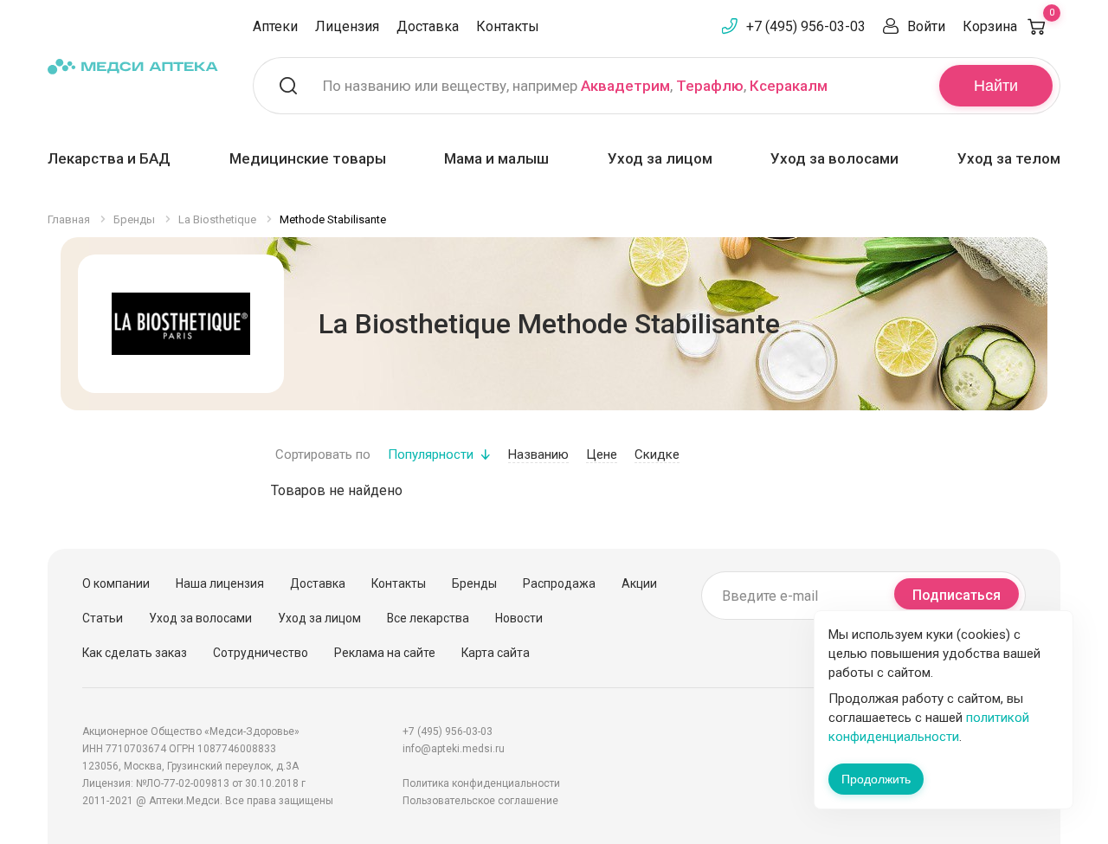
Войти (926, 26)
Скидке (657, 454)
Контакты (507, 26)
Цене (601, 454)
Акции (639, 583)
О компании (116, 583)
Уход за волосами (834, 158)
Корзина (1008, 26)
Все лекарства (428, 618)
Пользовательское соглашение (480, 801)
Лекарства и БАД (109, 158)
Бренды (474, 583)
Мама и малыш (496, 158)
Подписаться (956, 595)
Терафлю (710, 85)
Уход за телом (1008, 158)
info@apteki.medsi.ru (454, 749)
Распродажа (559, 583)
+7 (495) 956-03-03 (806, 26)
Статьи (102, 618)
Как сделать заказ (134, 653)
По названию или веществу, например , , (575, 85)
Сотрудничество (260, 653)
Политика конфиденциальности (481, 783)
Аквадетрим (625, 85)
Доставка (427, 26)
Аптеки (275, 26)
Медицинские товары (307, 158)
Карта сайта (495, 653)
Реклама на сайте (384, 653)
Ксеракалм (789, 85)
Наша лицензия (220, 583)
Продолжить (876, 779)
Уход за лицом (660, 158)
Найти (996, 85)
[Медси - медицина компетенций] (133, 66)
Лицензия (347, 26)
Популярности (430, 454)
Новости (519, 618)
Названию (538, 454)
